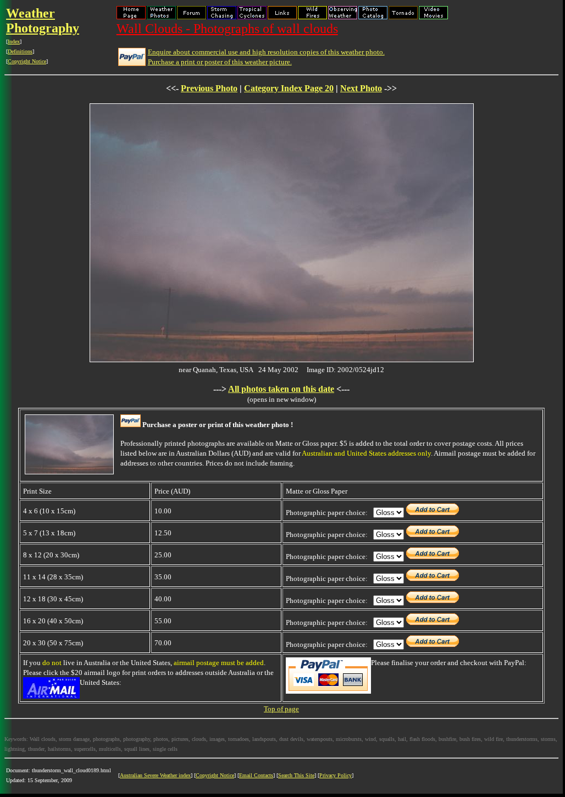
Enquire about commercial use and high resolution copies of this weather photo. (266, 52)
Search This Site (296, 775)
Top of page (281, 709)
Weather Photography (42, 20)
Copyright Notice (27, 61)
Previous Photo (209, 88)
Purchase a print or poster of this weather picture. (220, 62)
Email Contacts (256, 775)
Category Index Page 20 (289, 88)
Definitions (20, 51)
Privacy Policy (335, 775)
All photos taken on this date (281, 389)
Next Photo (361, 88)
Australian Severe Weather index (155, 775)
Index (14, 41)
